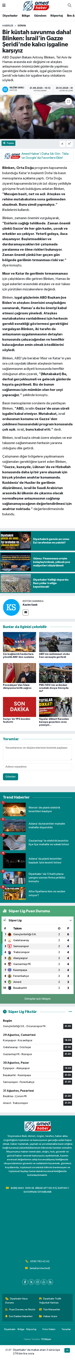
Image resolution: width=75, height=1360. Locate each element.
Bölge (26, 15)
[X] (31, 1282)
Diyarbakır (10, 15)
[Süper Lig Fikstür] (70, 1011)
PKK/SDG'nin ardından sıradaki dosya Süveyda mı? (54, 688)
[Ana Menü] (4, 5)
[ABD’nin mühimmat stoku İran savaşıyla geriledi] (55, 641)
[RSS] (50, 1282)
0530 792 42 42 (39, 1261)
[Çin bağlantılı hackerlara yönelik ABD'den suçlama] (19, 641)
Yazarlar (66, 1329)
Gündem (40, 15)
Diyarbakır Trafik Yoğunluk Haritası (50, 1300)
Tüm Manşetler (51, 1309)
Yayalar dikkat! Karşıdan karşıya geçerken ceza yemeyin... (54, 722)
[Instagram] (37, 1282)
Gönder (10, 776)
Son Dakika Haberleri (20, 1316)
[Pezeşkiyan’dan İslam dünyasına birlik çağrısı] (19, 672)
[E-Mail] (25, 612)
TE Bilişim (46, 1339)
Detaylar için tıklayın (38, 998)
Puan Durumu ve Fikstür (22, 1309)
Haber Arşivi (50, 1316)
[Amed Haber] (36, 5)
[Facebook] (25, 1282)
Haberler (7, 26)
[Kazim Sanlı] (11, 607)
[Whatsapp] (44, 1282)
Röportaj (56, 15)
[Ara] (69, 6)
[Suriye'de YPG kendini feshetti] (19, 706)
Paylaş (10, 143)
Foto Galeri (49, 1329)
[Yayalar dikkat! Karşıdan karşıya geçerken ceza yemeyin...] (55, 706)
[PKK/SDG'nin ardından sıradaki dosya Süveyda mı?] (55, 672)
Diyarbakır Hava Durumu (16, 1300)
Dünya (22, 26)
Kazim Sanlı (30, 604)
